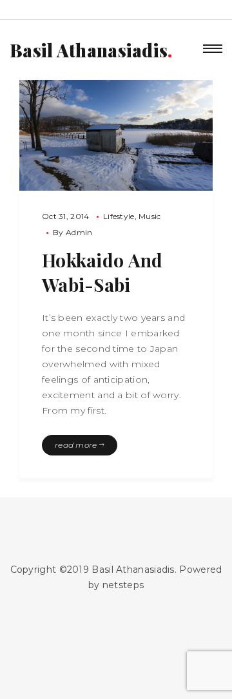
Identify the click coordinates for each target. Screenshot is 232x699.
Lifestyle (119, 216)
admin (79, 232)
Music (150, 216)
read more (77, 445)
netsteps (123, 585)
